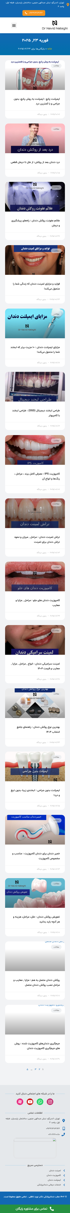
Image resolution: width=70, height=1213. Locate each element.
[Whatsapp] (40, 1101)
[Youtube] (30, 1101)
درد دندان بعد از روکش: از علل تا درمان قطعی (35, 162)
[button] (14, 25)
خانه (49, 49)
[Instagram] (50, 1101)
